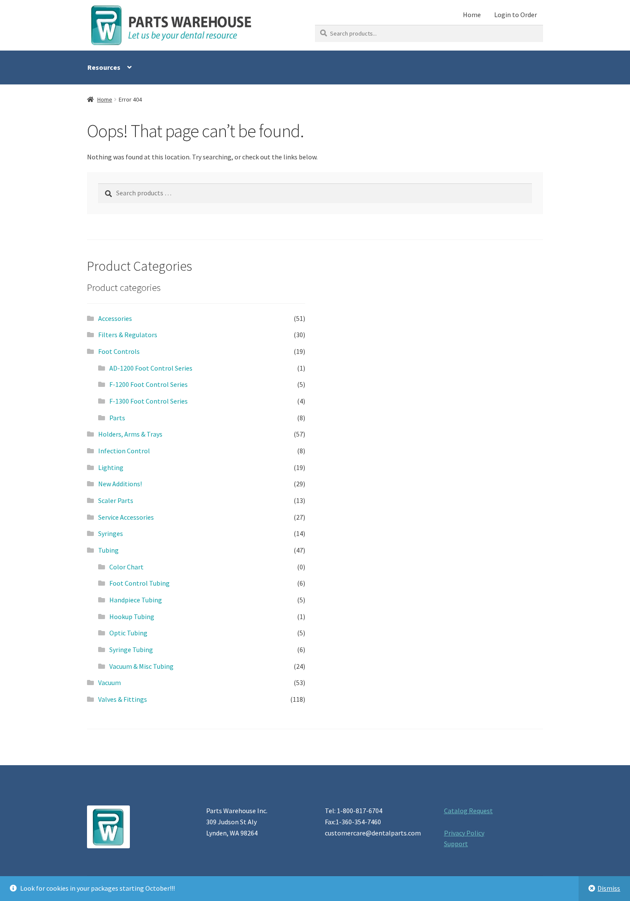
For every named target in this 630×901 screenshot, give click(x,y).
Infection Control (124, 450)
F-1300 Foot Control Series (148, 401)
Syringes (110, 533)
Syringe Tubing (131, 649)
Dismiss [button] (608, 888)
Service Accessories (126, 517)
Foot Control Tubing (139, 583)
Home (472, 14)
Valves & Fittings (122, 699)
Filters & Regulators (127, 334)
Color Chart (126, 567)
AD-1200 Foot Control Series (150, 368)
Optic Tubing (128, 633)
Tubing (108, 550)
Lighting (110, 467)
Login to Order (515, 14)
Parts (117, 417)
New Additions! (120, 483)
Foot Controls (119, 351)
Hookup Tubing (131, 616)
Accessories (115, 318)
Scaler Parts (115, 500)
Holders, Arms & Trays (130, 434)
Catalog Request (468, 810)
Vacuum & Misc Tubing (141, 666)
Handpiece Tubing (135, 600)
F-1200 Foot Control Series (148, 384)
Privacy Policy (464, 833)
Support (456, 843)
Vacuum (109, 682)
